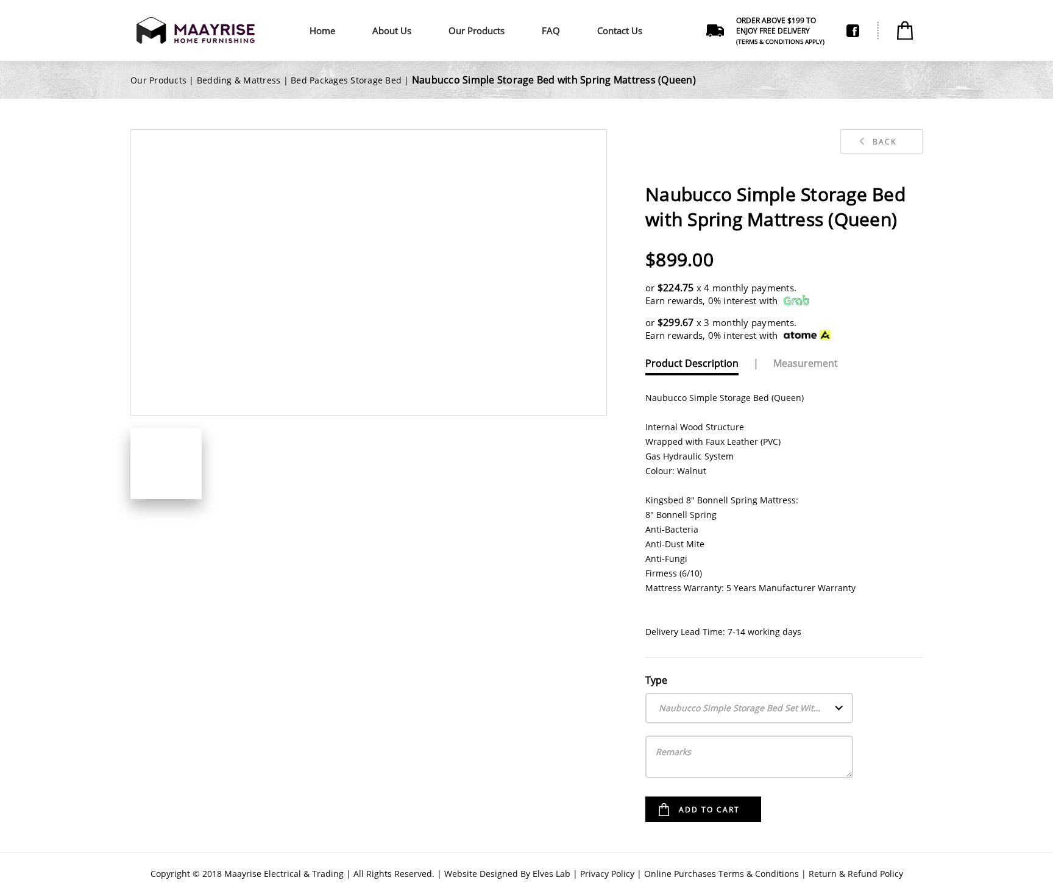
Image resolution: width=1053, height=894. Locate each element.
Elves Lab (551, 873)
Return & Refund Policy (856, 873)
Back (884, 142)
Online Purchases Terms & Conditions (721, 873)
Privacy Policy (607, 873)
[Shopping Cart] (905, 30)
